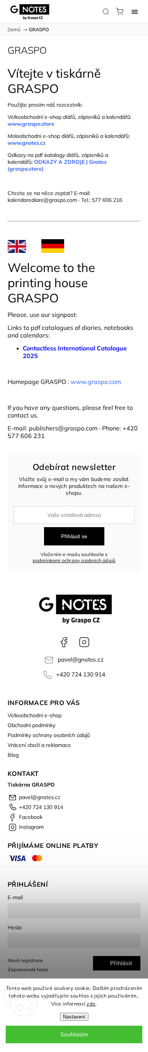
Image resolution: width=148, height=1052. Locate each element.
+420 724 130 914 (80, 674)
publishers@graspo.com (63, 428)
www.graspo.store (31, 123)
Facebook (63, 642)
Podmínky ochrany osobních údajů (49, 735)
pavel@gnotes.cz (81, 659)
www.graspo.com (96, 381)
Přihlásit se (74, 536)
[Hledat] (106, 11)
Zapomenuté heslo (28, 969)
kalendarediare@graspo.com (42, 200)
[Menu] (134, 11)
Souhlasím (74, 1034)
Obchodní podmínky (31, 725)
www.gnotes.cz (27, 142)
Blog (13, 754)
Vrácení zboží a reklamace (39, 745)
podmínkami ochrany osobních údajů (74, 560)
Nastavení (74, 1017)
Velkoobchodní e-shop (34, 715)
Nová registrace (25, 960)
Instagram (84, 642)
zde (91, 1004)
